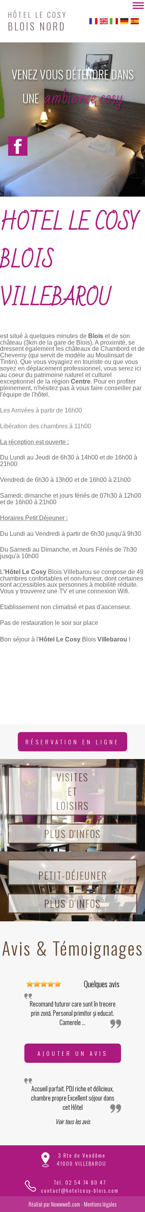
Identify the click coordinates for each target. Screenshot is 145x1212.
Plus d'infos (72, 834)
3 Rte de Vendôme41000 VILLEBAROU (81, 1159)
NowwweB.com (65, 1204)
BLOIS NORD (37, 20)
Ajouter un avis (73, 1053)
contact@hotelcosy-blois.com (80, 1190)
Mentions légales (100, 1204)
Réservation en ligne (72, 741)
